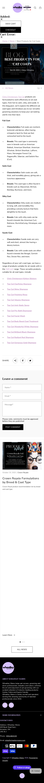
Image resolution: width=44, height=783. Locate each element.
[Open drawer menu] (3, 7)
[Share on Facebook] (22, 360)
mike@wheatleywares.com (15, 740)
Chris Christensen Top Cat (13, 97)
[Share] (15, 360)
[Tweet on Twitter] (30, 360)
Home (5, 41)
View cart (10, 24)
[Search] (35, 7)
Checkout (11, 30)
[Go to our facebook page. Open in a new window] (5, 705)
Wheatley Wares (18, 758)
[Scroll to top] (22, 775)
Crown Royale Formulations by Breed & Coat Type (20, 480)
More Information (11, 715)
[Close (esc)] (1, 19)
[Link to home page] (8, 668)
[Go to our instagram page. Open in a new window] (11, 705)
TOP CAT (9, 269)
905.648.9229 (11, 736)
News (12, 41)
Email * (8, 396)
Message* (9, 405)
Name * (8, 387)
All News (9, 88)
